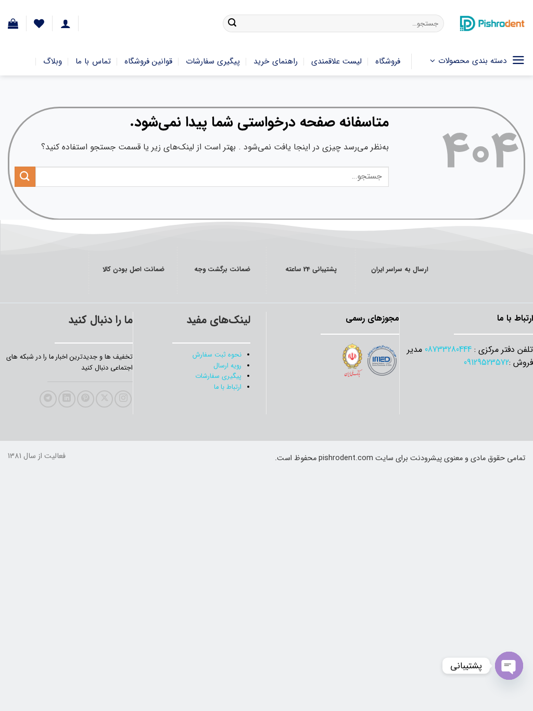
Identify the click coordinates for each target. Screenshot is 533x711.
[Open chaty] (509, 666)
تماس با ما (93, 61)
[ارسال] (232, 23)
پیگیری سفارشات (213, 61)
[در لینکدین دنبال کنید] (66, 399)
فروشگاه (387, 61)
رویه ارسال (227, 366)
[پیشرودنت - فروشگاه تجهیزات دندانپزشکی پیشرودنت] (492, 23)
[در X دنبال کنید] (104, 399)
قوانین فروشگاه (148, 61)
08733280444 (448, 349)
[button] (13, 23)
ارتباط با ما (228, 387)
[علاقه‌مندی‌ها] (39, 23)
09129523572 (486, 362)
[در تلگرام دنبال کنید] (48, 399)
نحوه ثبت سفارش (217, 355)
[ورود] (65, 23)
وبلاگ (52, 61)
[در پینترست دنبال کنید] (85, 399)
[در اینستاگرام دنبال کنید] (123, 399)
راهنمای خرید (275, 61)
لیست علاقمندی (336, 61)
